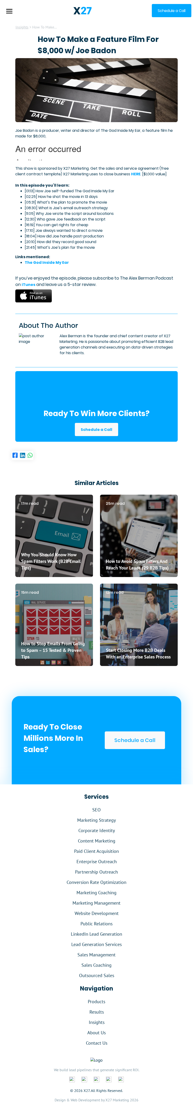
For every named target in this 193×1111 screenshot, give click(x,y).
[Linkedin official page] (84, 1079)
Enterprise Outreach (96, 861)
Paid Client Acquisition (96, 851)
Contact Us (96, 1043)
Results (96, 1012)
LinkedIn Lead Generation (96, 934)
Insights (22, 27)
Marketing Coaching (96, 893)
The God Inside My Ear (47, 262)
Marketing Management (96, 903)
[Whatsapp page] (30, 455)
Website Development (97, 913)
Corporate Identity (96, 830)
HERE (136, 174)
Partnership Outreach (96, 872)
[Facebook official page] (72, 1079)
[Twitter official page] (96, 1079)
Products (96, 1002)
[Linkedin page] (22, 455)
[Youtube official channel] (121, 1079)
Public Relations (96, 924)
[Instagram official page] (109, 1079)
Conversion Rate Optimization (96, 882)
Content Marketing (96, 841)
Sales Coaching (96, 965)
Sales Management (96, 955)
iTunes (28, 284)
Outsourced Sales (96, 975)
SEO (96, 810)
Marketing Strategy (96, 820)
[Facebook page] (15, 455)
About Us (96, 1033)
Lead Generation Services (96, 944)
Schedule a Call (96, 429)
